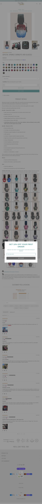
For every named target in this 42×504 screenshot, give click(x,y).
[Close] (36, 242)
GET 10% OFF (21, 258)
